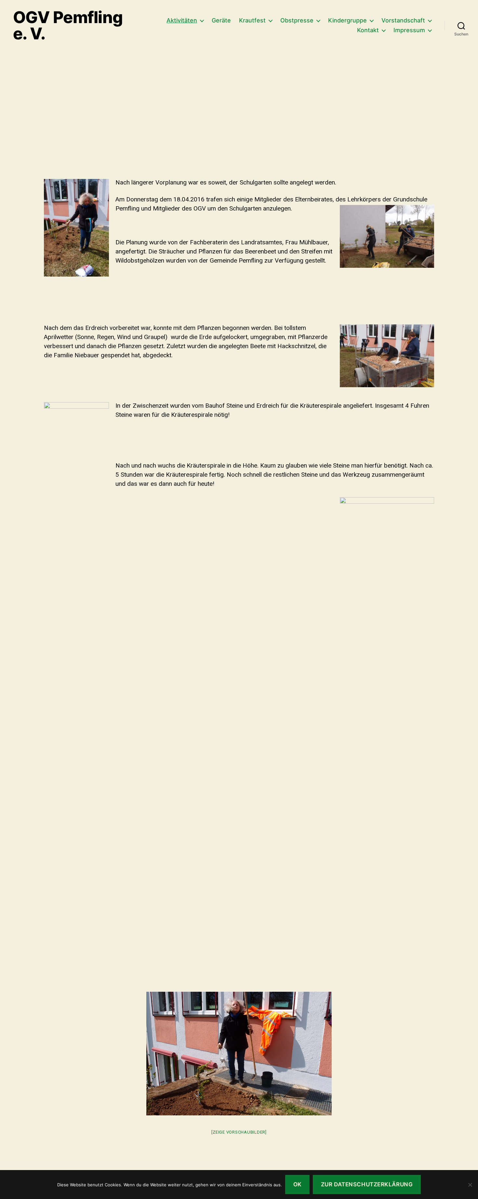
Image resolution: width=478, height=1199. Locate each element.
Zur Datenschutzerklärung (367, 1184)
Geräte (221, 20)
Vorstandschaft (403, 20)
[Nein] (470, 1184)
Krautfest (252, 20)
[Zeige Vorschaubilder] (239, 1132)
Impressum (409, 30)
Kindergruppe (347, 20)
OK (297, 1184)
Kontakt (368, 30)
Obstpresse (296, 20)
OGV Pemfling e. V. (68, 25)
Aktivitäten (181, 20)
